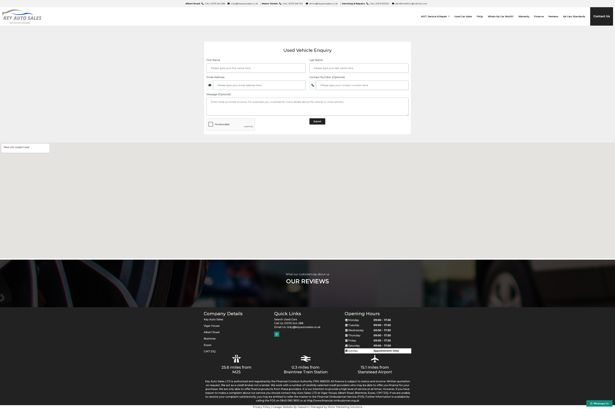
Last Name (316, 60)
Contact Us (601, 16)
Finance (539, 16)
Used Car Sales (463, 16)
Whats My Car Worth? (501, 16)
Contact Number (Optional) (327, 77)
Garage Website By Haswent (291, 407)
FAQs (480, 16)
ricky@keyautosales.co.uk (244, 3)
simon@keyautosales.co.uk (323, 3)
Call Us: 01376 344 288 (288, 323)
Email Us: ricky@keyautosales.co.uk (297, 327)
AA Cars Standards (574, 16)
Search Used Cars (285, 319)
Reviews (553, 16)
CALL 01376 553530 (379, 3)
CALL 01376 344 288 (214, 3)
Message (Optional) (218, 94)
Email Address (215, 77)
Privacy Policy (262, 407)
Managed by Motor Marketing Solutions (336, 407)
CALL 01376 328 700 (292, 3)
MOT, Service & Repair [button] (434, 16)
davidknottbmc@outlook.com (411, 3)
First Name (213, 60)
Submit (317, 121)
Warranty (523, 16)
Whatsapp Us (600, 403)
